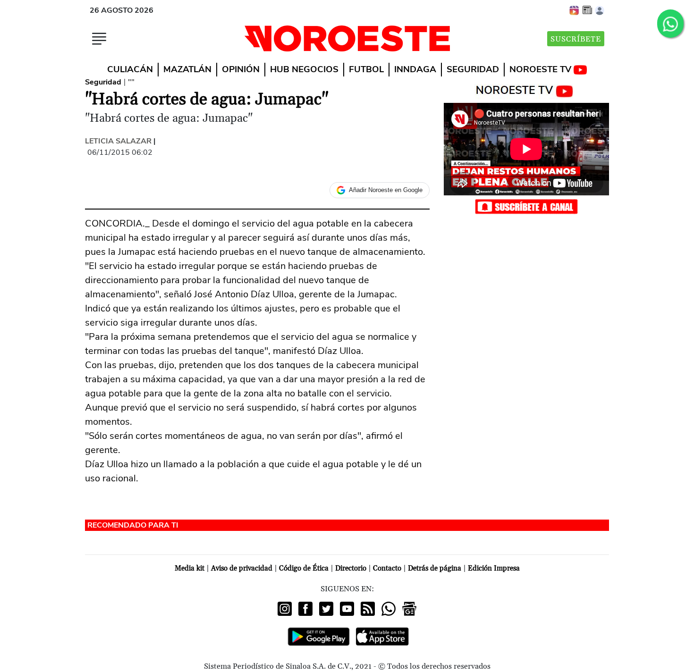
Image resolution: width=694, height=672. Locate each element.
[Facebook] (305, 609)
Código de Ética (304, 568)
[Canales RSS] (367, 609)
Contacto (387, 568)
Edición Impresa (494, 568)
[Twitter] (326, 609)
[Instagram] (284, 609)
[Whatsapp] (388, 609)
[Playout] (574, 10)
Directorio (350, 568)
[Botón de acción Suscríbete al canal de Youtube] (526, 206)
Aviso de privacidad (241, 568)
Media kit (189, 568)
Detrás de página (434, 568)
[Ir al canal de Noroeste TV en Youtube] (526, 89)
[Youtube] (347, 609)
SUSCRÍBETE (575, 39)
